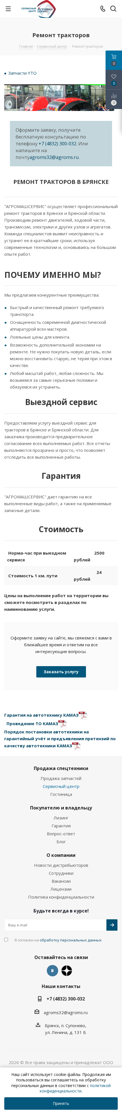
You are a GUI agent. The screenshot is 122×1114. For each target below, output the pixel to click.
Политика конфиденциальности (61, 897)
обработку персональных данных (71, 940)
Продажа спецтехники (61, 768)
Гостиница (61, 794)
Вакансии (61, 881)
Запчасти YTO (22, 73)
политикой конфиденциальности (75, 1088)
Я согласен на (58, 940)
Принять (61, 1103)
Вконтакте (52, 970)
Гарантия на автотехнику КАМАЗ (41, 715)
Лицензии (61, 889)
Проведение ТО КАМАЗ (32, 723)
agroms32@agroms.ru (54, 157)
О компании (61, 855)
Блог (61, 841)
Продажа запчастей (61, 778)
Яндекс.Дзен (66, 970)
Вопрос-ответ (61, 833)
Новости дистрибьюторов (61, 865)
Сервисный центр (61, 786)
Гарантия (61, 825)
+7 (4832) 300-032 (57, 143)
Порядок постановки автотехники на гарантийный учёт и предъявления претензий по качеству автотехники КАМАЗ (60, 738)
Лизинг (61, 818)
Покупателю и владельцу (61, 808)
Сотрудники (61, 873)
